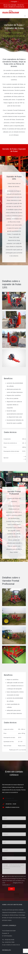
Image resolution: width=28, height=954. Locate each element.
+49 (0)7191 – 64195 (10, 804)
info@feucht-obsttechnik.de (16, 7)
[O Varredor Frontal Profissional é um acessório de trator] (14, 589)
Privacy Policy (9, 882)
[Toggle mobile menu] (25, 16)
